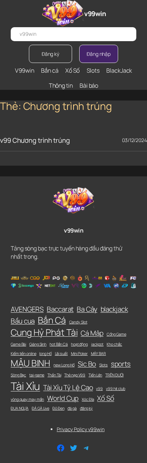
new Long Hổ (64, 364)
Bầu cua (23, 321)
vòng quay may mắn (27, 399)
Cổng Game (116, 334)
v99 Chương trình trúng (35, 140)
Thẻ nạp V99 (74, 374)
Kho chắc (114, 344)
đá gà (72, 408)
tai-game (36, 374)
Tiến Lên (95, 374)
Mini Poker (79, 353)
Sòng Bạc (18, 374)
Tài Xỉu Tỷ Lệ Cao (68, 387)
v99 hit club (115, 388)
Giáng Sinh (37, 344)
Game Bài (18, 344)
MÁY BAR (98, 353)
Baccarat (60, 309)
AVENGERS (27, 309)
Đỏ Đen (58, 408)
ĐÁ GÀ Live (40, 408)
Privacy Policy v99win (81, 429)
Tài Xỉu (25, 386)
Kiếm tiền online (23, 353)
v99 (99, 388)
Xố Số (105, 398)
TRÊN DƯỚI (114, 374)
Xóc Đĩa (88, 399)
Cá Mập (92, 333)
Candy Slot (78, 322)
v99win (95, 13)
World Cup (62, 398)
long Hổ (45, 353)
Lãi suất (61, 353)
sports (121, 364)
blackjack (114, 309)
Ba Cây (87, 309)
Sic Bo (87, 364)
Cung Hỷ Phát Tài (44, 332)
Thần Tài (54, 374)
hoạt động (79, 344)
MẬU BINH (30, 363)
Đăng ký (50, 53)
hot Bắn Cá (59, 344)
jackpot (97, 344)
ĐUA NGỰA (20, 408)
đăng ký (86, 408)
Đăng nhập (99, 53)
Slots (103, 364)
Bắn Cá (52, 320)
